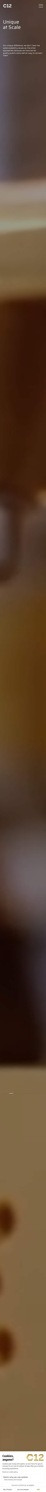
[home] (7, 5)
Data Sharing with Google (13, 1479)
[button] (41, 5)
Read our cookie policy (10, 1472)
